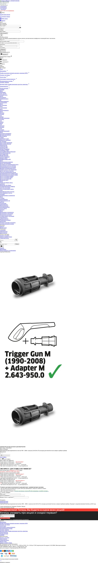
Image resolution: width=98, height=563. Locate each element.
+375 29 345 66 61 (3, 6)
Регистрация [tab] (3, 23)
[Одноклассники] (3, 551)
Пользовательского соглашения (21, 519)
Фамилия (2, 44)
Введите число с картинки (7, 497)
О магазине (3, 230)
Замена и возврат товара (6, 236)
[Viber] (9, 551)
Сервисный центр (4, 238)
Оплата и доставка (4, 235)
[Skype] (11, 551)
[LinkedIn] (7, 551)
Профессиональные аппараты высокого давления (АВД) (14, 523)
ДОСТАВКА (3, 457)
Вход (2, 29)
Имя (1, 46)
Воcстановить (4, 33)
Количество (3, 451)
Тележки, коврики (4, 529)
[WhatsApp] (13, 551)
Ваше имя (2, 494)
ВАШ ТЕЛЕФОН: (4, 495)
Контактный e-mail (4, 41)
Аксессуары (3, 526)
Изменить (3, 49)
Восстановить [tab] (3, 24)
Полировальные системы (6, 528)
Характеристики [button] (4, 502)
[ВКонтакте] (1, 551)
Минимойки (3, 522)
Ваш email (2, 25)
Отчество (2, 47)
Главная (2, 248)
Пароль (2, 28)
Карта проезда (3, 233)
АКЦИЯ (2, 535)
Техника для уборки (5, 524)
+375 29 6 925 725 (3, 7)
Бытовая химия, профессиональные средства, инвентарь (14, 531)
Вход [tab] (1, 22)
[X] (5, 551)
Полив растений (4, 533)
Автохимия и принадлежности (7, 527)
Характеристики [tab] (4, 501)
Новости (2, 226)
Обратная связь (3, 231)
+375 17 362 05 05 (3, 8)
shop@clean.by (3, 9)
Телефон (2, 42)
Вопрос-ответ (3, 227)
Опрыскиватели (4, 532)
